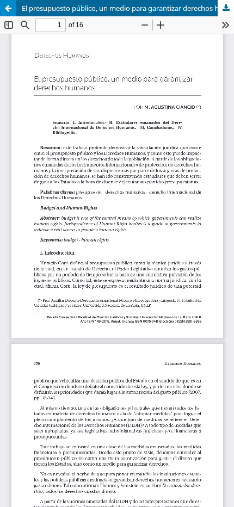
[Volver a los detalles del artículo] (8, 8)
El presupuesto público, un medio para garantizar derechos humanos (128, 8)
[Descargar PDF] (226, 8)
